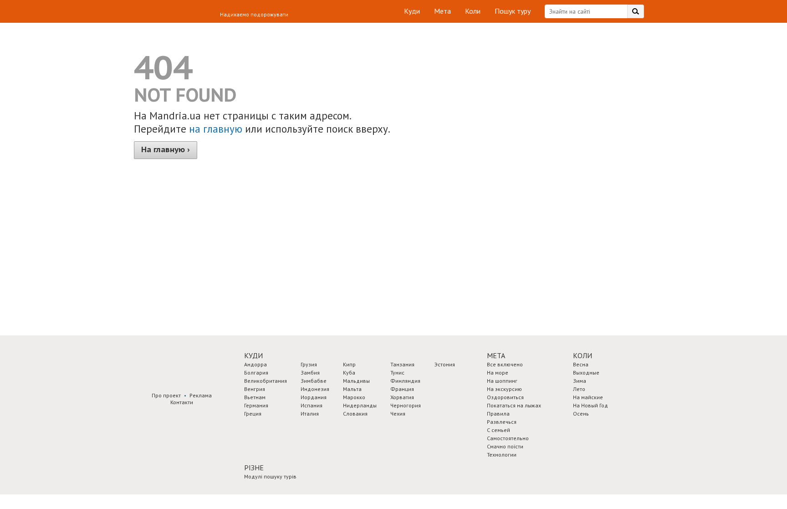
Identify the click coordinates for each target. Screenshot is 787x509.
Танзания (402, 364)
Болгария (256, 372)
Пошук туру (513, 10)
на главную (215, 128)
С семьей (498, 430)
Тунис (397, 372)
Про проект (166, 395)
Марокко (354, 397)
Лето (579, 389)
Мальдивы (356, 380)
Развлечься (501, 421)
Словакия (355, 413)
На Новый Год (590, 405)
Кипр (349, 364)
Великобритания (265, 380)
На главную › (165, 149)
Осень (581, 413)
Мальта (352, 389)
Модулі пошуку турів (270, 476)
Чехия (397, 413)
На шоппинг (502, 380)
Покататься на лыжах (514, 405)
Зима (579, 380)
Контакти (181, 402)
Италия (310, 413)
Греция (252, 413)
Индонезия (315, 389)
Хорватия (402, 397)
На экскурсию (504, 389)
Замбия (310, 372)
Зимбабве (314, 380)
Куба (349, 372)
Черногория (405, 405)
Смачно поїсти (505, 446)
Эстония (444, 364)
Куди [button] (253, 355)
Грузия (309, 364)
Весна (580, 364)
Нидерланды (360, 405)
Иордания (314, 397)
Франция (402, 389)
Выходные (586, 372)
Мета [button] (496, 355)
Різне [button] (254, 467)
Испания (311, 405)
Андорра (255, 364)
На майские (588, 397)
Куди (412, 10)
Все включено (505, 364)
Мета (442, 10)
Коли (472, 10)
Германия (256, 405)
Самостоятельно (508, 438)
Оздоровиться (505, 397)
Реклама (200, 395)
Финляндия (405, 380)
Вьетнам (255, 397)
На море (497, 372)
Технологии (501, 454)
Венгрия (254, 389)
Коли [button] (582, 355)
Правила (498, 413)
